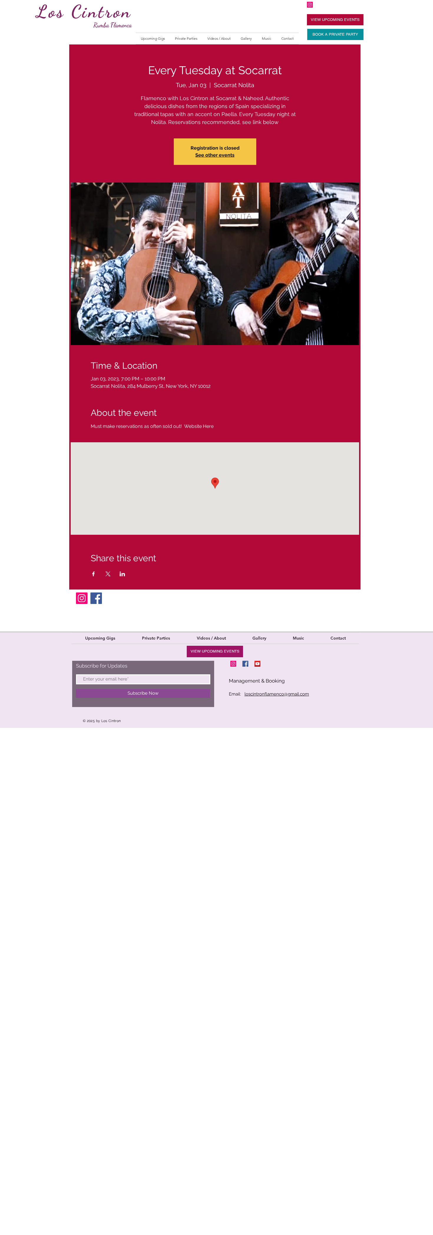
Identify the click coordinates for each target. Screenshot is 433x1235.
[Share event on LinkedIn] (122, 574)
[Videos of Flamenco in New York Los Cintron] (257, 664)
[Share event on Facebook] (93, 574)
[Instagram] (81, 598)
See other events (214, 155)
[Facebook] (96, 598)
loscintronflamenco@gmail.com (276, 694)
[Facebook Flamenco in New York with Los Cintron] (245, 664)
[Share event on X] (108, 574)
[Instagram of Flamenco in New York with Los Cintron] (310, 5)
